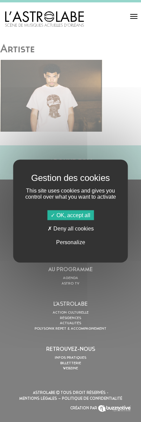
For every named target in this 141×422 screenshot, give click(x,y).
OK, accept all (72, 215)
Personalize (70, 242)
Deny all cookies (73, 229)
